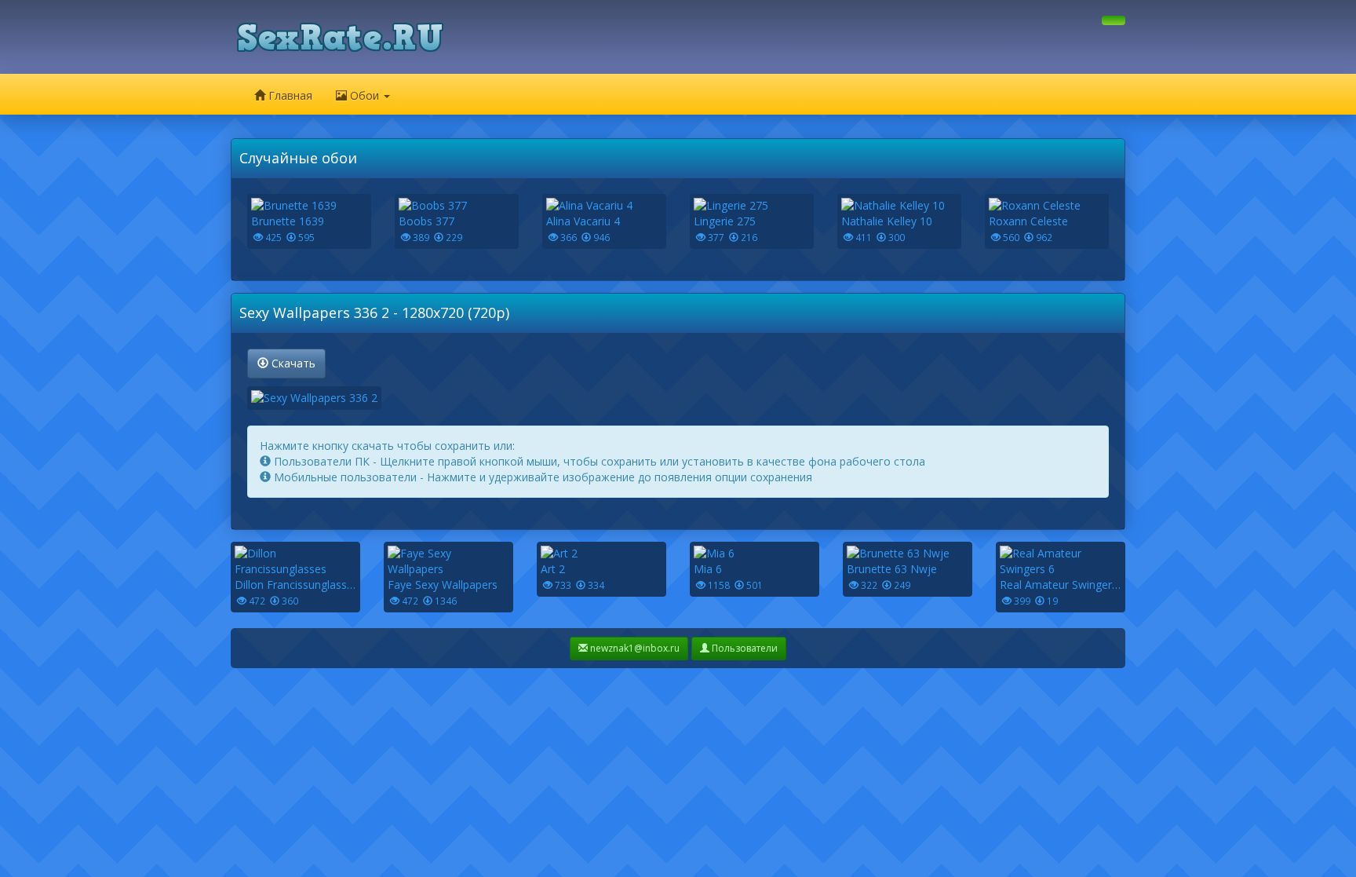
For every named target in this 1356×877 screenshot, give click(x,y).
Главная (288, 95)
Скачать (291, 363)
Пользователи (743, 648)
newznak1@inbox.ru (634, 648)
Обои (364, 95)
